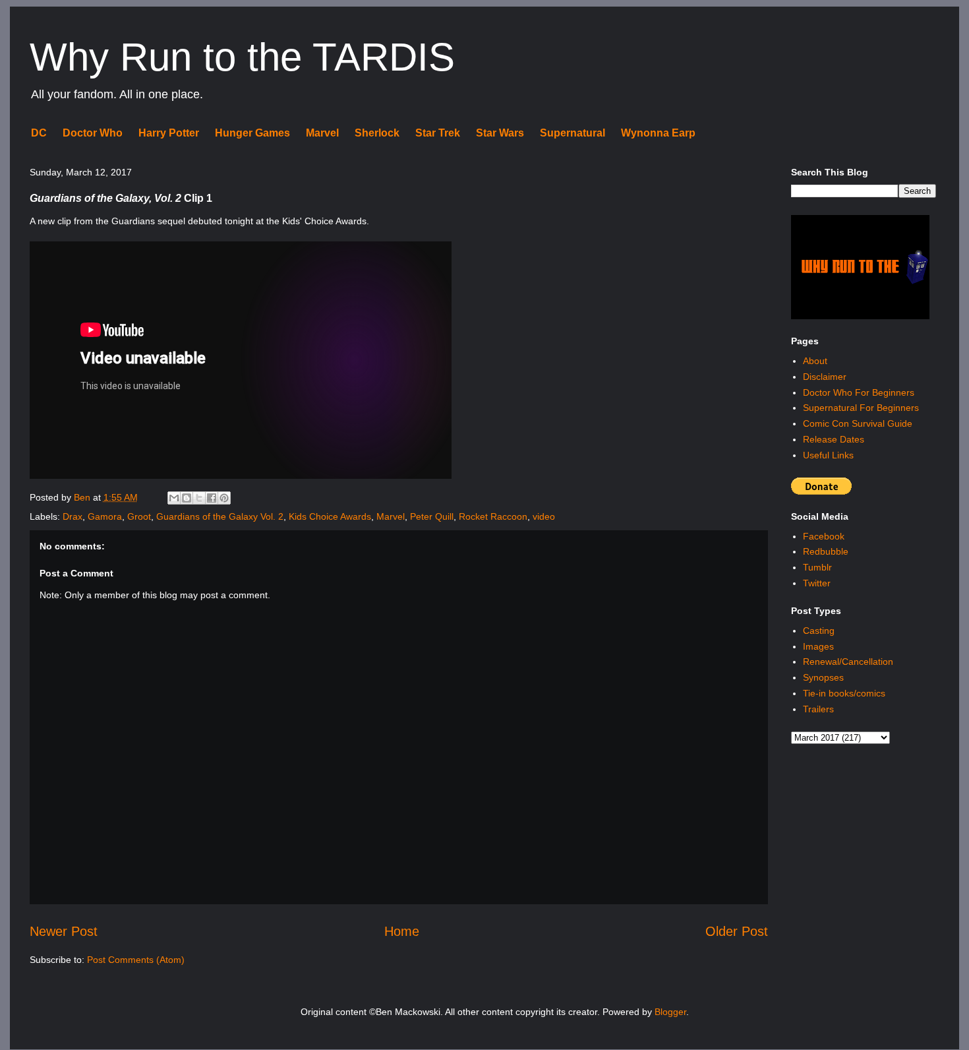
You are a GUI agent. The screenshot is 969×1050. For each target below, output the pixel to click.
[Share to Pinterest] (224, 498)
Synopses (823, 677)
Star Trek (437, 133)
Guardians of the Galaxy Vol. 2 (219, 516)
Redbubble (825, 551)
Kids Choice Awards (330, 516)
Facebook (823, 536)
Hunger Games (252, 133)
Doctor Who (93, 133)
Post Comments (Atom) (136, 959)
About (815, 360)
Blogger (670, 1011)
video (544, 516)
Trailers (818, 709)
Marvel (322, 133)
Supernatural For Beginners (861, 407)
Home (401, 931)
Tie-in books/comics (844, 693)
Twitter (817, 583)
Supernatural (572, 133)
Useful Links (828, 455)
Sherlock (377, 133)
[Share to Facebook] (211, 498)
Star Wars (500, 133)
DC (39, 133)
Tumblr (817, 567)
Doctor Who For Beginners (858, 392)
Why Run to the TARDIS (242, 57)
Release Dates (833, 439)
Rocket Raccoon (493, 516)
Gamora (105, 516)
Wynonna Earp (658, 133)
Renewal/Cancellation (848, 661)
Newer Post (64, 931)
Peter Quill (432, 516)
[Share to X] (199, 498)
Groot (139, 516)
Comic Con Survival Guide (857, 423)
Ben (83, 497)
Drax (72, 516)
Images (818, 646)
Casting (819, 630)
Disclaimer (824, 376)
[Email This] (174, 498)
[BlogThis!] (186, 498)
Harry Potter (168, 133)
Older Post (736, 931)
